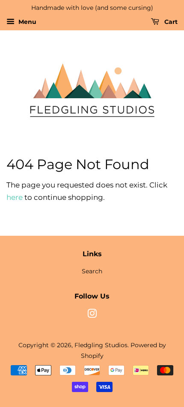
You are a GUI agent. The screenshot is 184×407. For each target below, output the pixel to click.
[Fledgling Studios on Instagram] (92, 315)
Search (92, 271)
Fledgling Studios (101, 345)
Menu (26, 22)
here (14, 197)
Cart (170, 22)
